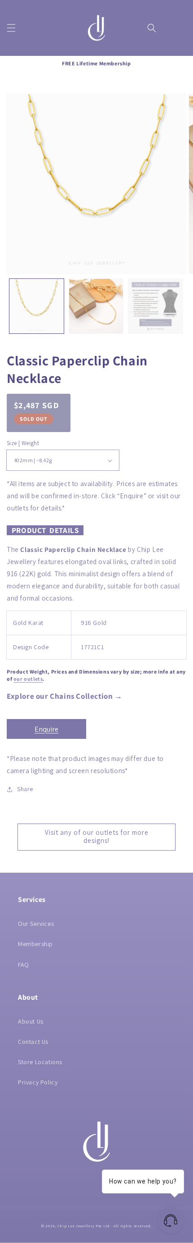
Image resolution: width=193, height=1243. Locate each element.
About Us (31, 1021)
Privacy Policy (37, 1082)
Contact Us (33, 1042)
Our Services (36, 924)
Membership (35, 944)
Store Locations (40, 1062)
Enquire (46, 729)
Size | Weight (23, 443)
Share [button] (25, 789)
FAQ (23, 965)
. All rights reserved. (131, 1225)
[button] (11, 28)
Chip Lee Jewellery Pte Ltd (83, 1225)
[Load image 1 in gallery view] (36, 306)
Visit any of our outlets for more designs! (97, 836)
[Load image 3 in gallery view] (155, 306)
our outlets (28, 678)
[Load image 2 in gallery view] (96, 306)
